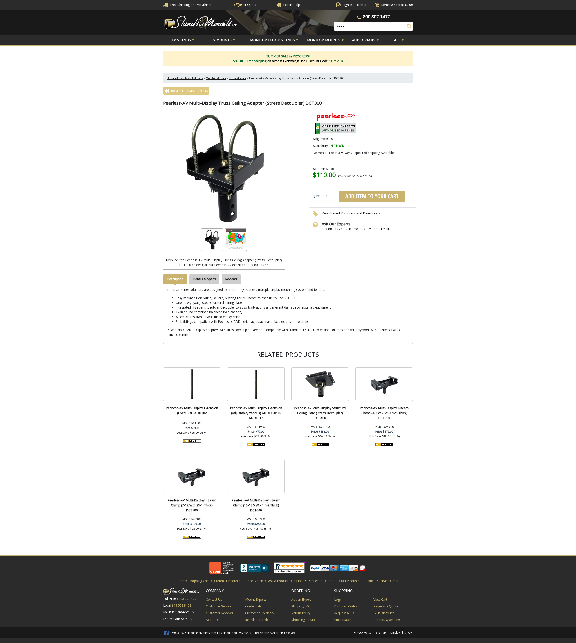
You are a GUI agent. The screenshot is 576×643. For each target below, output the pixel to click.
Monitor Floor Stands (272, 40)
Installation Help (257, 620)
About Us (212, 620)
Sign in (347, 4)
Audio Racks (364, 40)
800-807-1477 (332, 229)
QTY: (316, 196)
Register (362, 4)
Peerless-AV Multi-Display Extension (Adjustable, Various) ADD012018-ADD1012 (256, 413)
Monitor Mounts (323, 40)
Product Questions (387, 620)
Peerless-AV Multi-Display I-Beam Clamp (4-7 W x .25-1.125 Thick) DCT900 (384, 413)
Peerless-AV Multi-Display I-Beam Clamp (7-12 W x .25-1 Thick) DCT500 (191, 505)
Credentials (253, 606)
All (397, 40)
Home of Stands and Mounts (185, 78)
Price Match (254, 581)
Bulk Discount (384, 613)
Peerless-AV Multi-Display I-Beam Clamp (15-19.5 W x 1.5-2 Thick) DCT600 (256, 505)
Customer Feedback (259, 613)
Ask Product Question (361, 229)
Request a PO (344, 613)
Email (385, 229)
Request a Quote (320, 581)
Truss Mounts (237, 78)
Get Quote (248, 4)
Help (291, 4)
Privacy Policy (362, 632)
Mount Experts (256, 599)
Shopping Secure (303, 620)
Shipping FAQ (301, 606)
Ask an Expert (301, 599)
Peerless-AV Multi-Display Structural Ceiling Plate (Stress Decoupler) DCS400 (320, 413)
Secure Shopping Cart (193, 581)
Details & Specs (204, 279)
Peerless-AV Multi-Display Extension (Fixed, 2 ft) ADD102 (192, 410)
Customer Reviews (219, 613)
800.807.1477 (376, 16)
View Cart (380, 599)
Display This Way (401, 632)
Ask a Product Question (285, 581)
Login (338, 599)
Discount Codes (345, 606)
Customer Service (219, 606)
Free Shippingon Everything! (190, 4)
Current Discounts (227, 581)
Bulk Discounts (349, 581)
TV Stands (181, 40)
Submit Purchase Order (381, 581)
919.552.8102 (181, 605)
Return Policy (300, 613)
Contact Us (214, 599)
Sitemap (381, 632)
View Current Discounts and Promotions (351, 213)
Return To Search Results (189, 90)
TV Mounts (221, 40)
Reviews (231, 279)
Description (175, 279)
